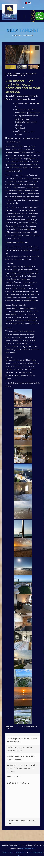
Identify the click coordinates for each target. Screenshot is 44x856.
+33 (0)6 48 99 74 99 (28, 849)
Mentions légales (35, 852)
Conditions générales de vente (14, 852)
